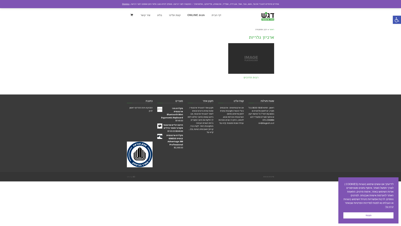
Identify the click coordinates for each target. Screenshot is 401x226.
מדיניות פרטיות (268, 176)
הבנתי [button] (368, 215)
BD (134, 176)
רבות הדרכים (251, 77)
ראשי (272, 29)
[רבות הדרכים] (251, 58)
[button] (397, 20)
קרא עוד (222, 123)
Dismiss (126, 4)
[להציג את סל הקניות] (132, 15)
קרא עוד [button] (389, 206)
